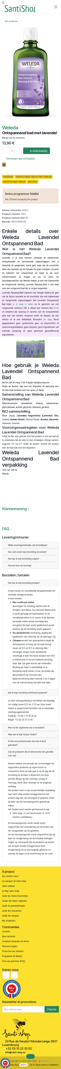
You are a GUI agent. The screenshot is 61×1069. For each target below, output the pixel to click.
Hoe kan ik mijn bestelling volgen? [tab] (23, 558)
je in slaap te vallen (23, 304)
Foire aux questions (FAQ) (13, 961)
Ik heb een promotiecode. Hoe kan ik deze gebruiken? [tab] (27, 743)
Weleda (10, 128)
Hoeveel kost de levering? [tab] (19, 565)
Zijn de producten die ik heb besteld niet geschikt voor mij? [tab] (30, 753)
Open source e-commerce (47, 1064)
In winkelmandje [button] (38, 151)
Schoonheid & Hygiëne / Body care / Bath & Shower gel (33, 177)
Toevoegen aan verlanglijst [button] (20, 158)
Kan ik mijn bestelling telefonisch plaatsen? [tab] (27, 692)
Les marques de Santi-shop (14, 881)
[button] (30, 1056)
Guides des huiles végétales (14, 900)
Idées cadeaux (32, 181)
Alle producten (11, 21)
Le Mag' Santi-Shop (10, 890)
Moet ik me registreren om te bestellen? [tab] (26, 727)
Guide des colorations (11, 910)
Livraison (6, 931)
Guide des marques (10, 915)
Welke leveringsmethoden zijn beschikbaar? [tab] (27, 545)
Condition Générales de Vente (15, 941)
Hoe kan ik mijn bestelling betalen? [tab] (24, 582)
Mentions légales (9, 946)
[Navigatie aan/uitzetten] (56, 7)
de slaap (48, 319)
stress (56, 307)
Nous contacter (8, 936)
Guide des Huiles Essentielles (15, 895)
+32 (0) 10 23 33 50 (19, 1048)
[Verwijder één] (5, 151)
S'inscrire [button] (51, 1009)
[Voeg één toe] (18, 151)
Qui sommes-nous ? (10, 876)
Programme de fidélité (12, 956)
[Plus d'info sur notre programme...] (43, 194)
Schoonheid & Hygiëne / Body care (14, 181)
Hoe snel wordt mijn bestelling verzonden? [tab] (27, 551)
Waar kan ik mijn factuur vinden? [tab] (22, 734)
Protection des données (13, 951)
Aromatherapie (8, 177)
